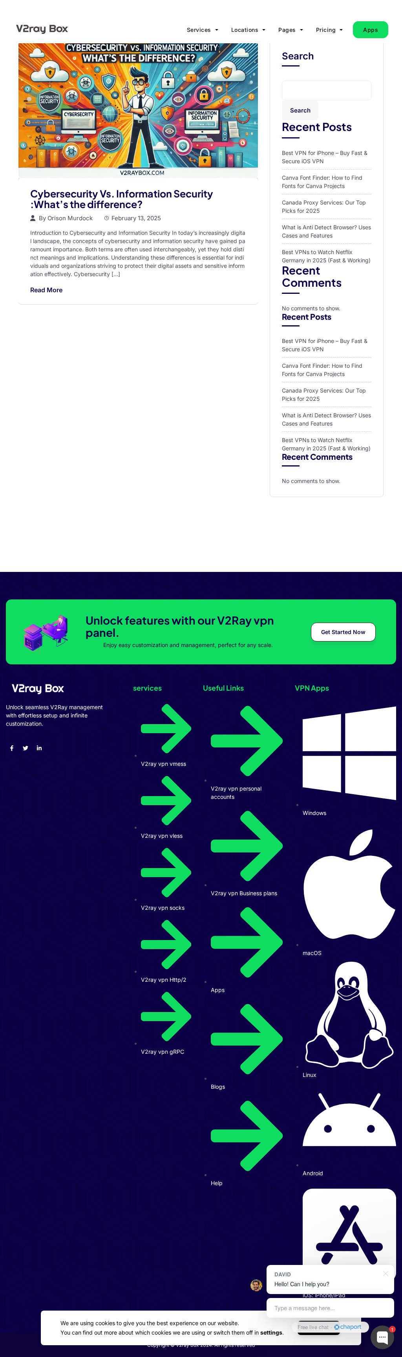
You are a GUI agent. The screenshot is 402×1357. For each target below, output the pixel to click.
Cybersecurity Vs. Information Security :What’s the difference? (121, 199)
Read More (46, 290)
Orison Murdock (70, 218)
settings (271, 1332)
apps (370, 29)
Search (298, 56)
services (199, 29)
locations (245, 29)
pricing (326, 29)
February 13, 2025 (136, 218)
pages (287, 29)
